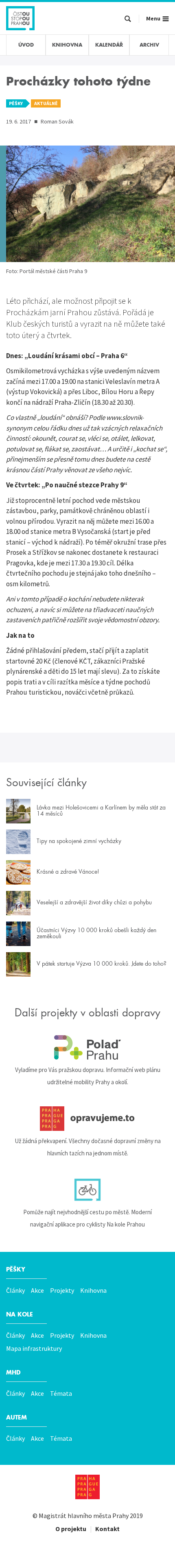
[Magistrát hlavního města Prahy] (87, 1487)
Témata (61, 1393)
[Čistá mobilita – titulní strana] (20, 17)
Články (15, 1290)
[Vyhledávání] (127, 19)
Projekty (62, 1290)
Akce (37, 1290)
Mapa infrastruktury (34, 1348)
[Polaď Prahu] (87, 1047)
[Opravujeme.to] (87, 1118)
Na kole (19, 1314)
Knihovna (93, 1290)
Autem (16, 1417)
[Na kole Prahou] (87, 1189)
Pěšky (15, 1269)
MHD (13, 1372)
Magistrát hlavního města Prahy (84, 1515)
